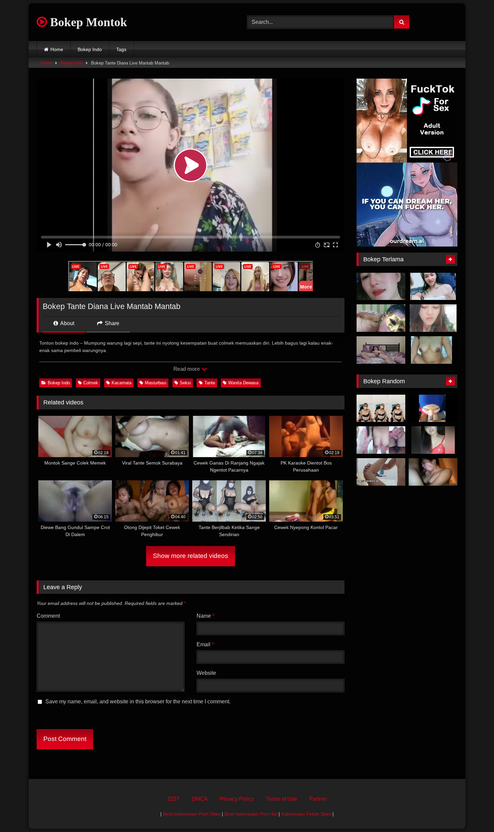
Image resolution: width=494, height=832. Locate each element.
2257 (173, 799)
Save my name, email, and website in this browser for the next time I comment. (138, 701)
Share (111, 323)
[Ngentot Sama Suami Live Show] (433, 318)
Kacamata (121, 382)
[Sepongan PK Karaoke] (433, 472)
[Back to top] (473, 812)
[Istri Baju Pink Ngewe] (381, 440)
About (66, 323)
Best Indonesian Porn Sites (191, 814)
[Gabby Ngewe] (381, 472)
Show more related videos (190, 555)
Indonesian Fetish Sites (306, 814)
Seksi (185, 382)
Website (206, 673)
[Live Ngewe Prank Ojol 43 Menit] (433, 350)
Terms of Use (281, 799)
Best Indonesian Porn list (250, 814)
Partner (318, 799)
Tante (209, 382)
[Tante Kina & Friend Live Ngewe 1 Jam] (433, 286)
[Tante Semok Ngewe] (381, 318)
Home (56, 49)
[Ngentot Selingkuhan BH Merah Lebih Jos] (433, 440)
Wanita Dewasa (243, 382)
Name (205, 616)
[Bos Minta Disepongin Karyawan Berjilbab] (433, 408)
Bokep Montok (87, 22)
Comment (48, 616)
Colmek (90, 382)
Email (205, 644)
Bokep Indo (90, 49)
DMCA (200, 799)
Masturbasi (155, 382)
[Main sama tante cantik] (381, 286)
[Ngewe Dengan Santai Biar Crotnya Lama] (381, 350)
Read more (187, 369)
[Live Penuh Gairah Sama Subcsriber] (381, 408)
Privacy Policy (237, 799)
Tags (121, 49)
